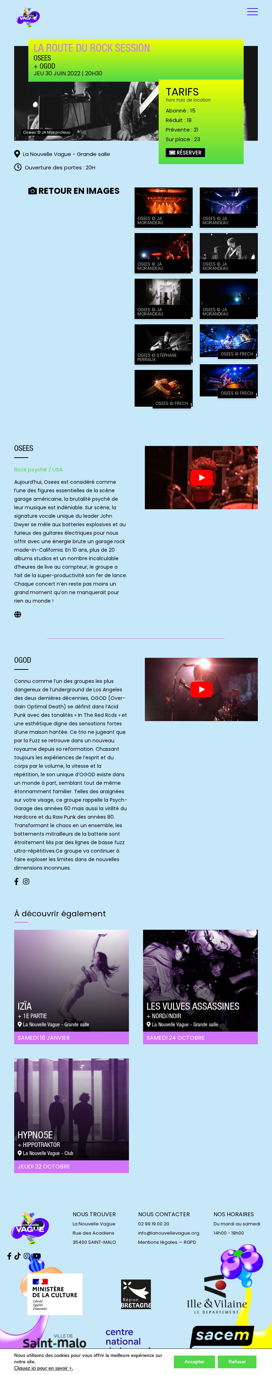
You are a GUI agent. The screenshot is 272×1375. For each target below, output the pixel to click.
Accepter (194, 1361)
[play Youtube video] (201, 477)
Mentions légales (157, 1242)
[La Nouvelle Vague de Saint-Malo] (28, 17)
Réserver (188, 152)
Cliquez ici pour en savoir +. (43, 1368)
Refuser (237, 1361)
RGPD (190, 1242)
